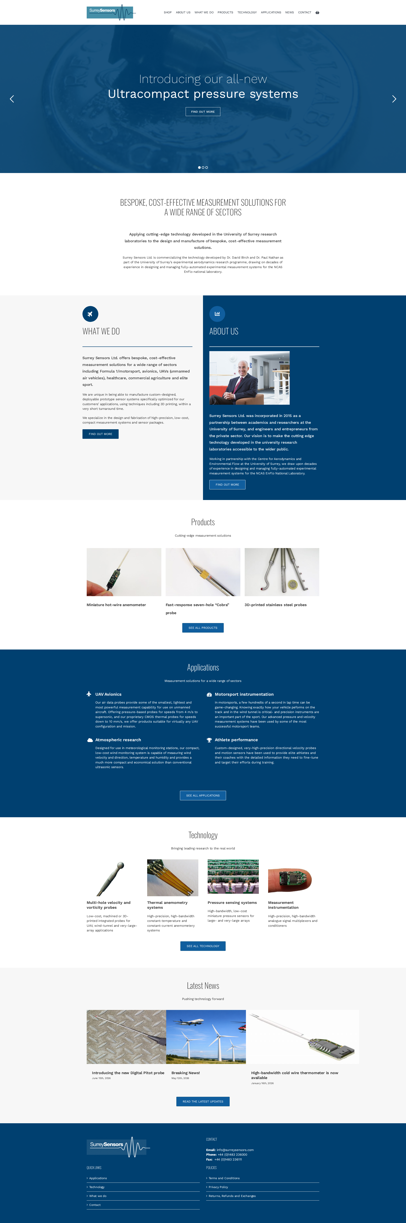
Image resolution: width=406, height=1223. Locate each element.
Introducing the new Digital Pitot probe (128, 1073)
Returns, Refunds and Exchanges (232, 1196)
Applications (98, 1178)
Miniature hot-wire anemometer (116, 604)
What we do (97, 1196)
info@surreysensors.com (235, 1150)
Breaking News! (185, 1073)
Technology (96, 1187)
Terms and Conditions (224, 1178)
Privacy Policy (218, 1187)
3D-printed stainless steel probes (276, 604)
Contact (95, 1204)
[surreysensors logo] (111, 6)
